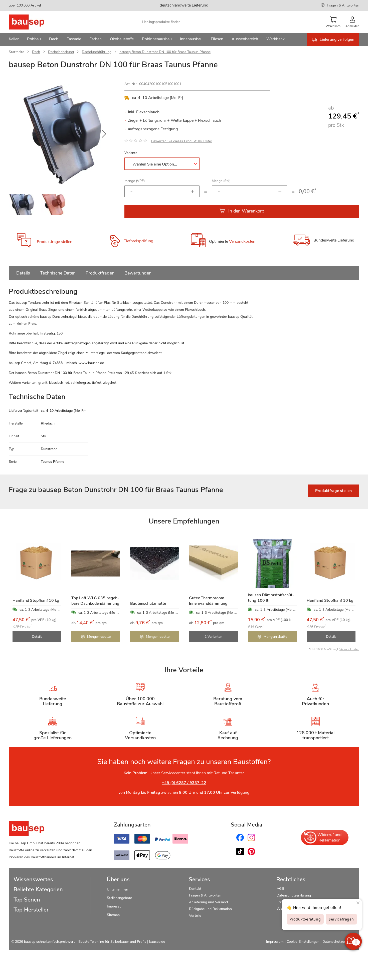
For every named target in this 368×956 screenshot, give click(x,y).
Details (23, 273)
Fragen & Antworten (343, 5)
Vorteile (195, 915)
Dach (36, 52)
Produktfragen (100, 273)
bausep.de (157, 941)
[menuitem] (14, 39)
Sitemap (113, 914)
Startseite (16, 52)
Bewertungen (137, 273)
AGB (280, 888)
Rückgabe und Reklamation (210, 908)
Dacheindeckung (61, 52)
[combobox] (193, 22)
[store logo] (34, 22)
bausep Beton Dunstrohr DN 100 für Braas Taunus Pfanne (165, 52)
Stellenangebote (119, 898)
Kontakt (195, 888)
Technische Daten (58, 273)
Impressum (115, 906)
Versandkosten (242, 241)
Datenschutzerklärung (294, 895)
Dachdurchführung (96, 52)
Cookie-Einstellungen (303, 941)
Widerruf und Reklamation (329, 837)
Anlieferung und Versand (208, 902)
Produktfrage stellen (54, 241)
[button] (104, 134)
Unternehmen (117, 889)
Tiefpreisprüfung (138, 241)
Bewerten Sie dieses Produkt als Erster (181, 141)
